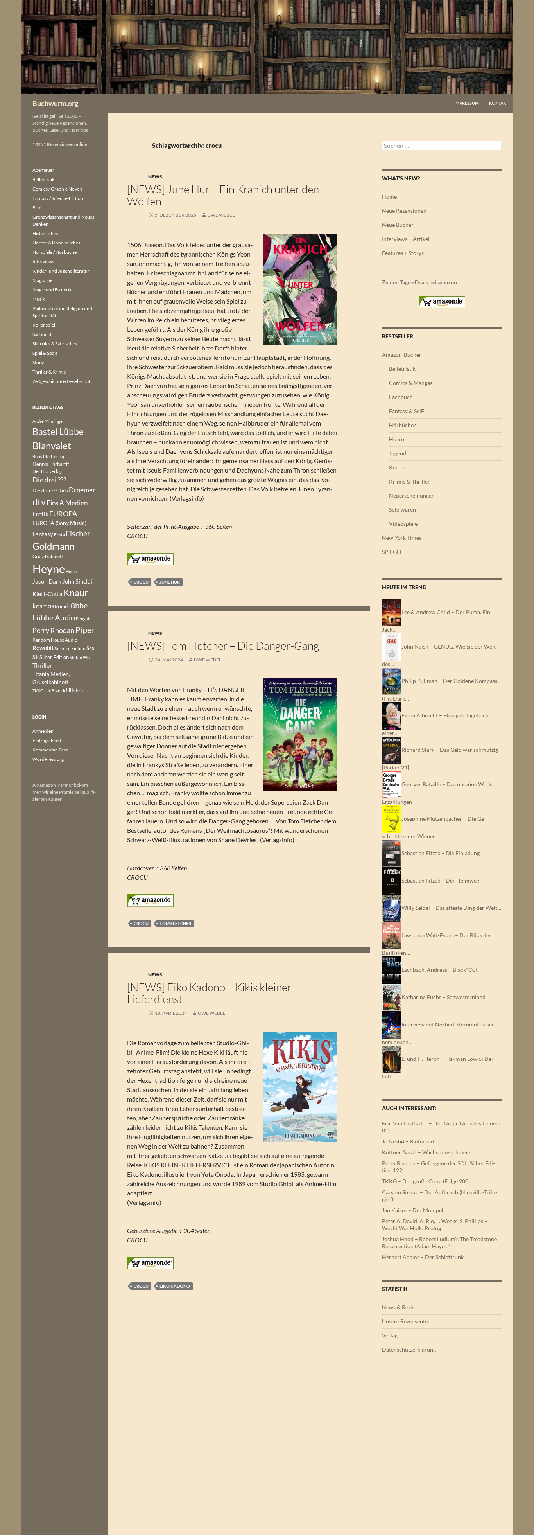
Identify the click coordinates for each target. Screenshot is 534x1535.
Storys (38, 362)
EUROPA (63, 513)
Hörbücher (402, 425)
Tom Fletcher (175, 923)
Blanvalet (51, 445)
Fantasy (42, 533)
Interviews (43, 261)
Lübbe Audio (53, 617)
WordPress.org (48, 759)
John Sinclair (78, 581)
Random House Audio (54, 640)
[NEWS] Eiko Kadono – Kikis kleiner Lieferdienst (209, 993)
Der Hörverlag (47, 471)
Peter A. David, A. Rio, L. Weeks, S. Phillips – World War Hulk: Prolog (434, 1224)
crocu (141, 581)
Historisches (45, 233)
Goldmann (53, 546)
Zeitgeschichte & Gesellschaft (62, 381)
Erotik (40, 514)
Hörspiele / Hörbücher (55, 252)
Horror (398, 439)
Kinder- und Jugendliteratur (61, 271)
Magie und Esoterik (52, 290)
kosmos (43, 606)
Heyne (48, 568)
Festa (59, 534)
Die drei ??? (49, 480)
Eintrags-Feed (46, 740)
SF (35, 656)
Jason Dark (46, 581)
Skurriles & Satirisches (54, 344)
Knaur (75, 592)
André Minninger (48, 421)
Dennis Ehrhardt (50, 464)
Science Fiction (70, 648)
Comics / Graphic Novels (57, 189)
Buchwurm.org (55, 103)
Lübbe (77, 605)
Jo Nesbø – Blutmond (408, 1141)
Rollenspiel (43, 325)
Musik (38, 299)
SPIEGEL (392, 551)
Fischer (78, 533)
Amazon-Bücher (401, 354)
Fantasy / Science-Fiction (57, 198)
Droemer (82, 490)
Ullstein (75, 690)
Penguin (83, 618)
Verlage (391, 1335)
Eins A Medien (67, 503)
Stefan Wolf (81, 657)
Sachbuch (42, 334)
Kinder (397, 467)
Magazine (42, 280)
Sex (90, 648)
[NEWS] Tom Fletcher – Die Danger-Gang (223, 645)
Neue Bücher (398, 224)
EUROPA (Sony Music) (59, 523)
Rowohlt (43, 647)
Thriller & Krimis (49, 372)
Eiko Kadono (174, 1286)
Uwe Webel (221, 215)
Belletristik (402, 368)
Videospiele (403, 523)
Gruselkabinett (47, 556)
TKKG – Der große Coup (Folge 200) (426, 1181)
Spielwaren (402, 509)
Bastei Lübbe (58, 431)
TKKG (37, 690)
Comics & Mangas (410, 382)
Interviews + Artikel (406, 238)
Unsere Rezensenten (406, 1321)
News (155, 177)
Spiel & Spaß (44, 353)
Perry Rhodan (53, 630)
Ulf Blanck (54, 691)
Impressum (466, 103)
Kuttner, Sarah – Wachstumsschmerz (426, 1152)
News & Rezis (398, 1307)
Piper (85, 629)
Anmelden (43, 731)
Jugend (397, 453)
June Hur (169, 581)
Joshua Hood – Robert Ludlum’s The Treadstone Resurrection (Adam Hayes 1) (439, 1242)
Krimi (60, 606)
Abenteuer (43, 170)
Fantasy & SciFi (407, 411)
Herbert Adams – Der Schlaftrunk (423, 1257)
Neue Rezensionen (404, 210)
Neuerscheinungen (412, 495)
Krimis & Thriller (409, 481)
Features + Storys (403, 253)
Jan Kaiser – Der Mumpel (412, 1210)
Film (36, 207)
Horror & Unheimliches (56, 243)
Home (389, 196)
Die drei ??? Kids (50, 490)
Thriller (42, 665)
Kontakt (498, 103)
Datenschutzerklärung (409, 1349)
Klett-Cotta (47, 593)
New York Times (401, 537)
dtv (39, 501)
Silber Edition (54, 657)
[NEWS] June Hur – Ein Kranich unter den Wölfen (223, 195)
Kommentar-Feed (50, 750)
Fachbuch (401, 397)
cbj (61, 456)
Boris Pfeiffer (45, 456)
